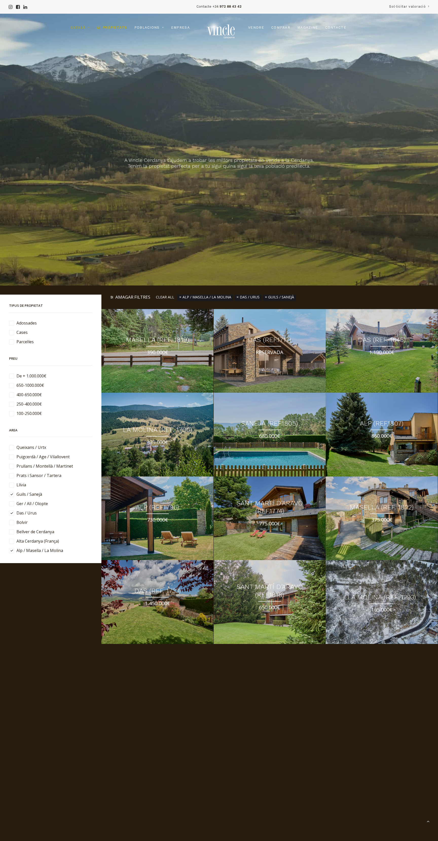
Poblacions (147, 27)
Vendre (256, 27)
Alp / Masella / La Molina (206, 432)
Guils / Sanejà (281, 432)
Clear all (165, 432)
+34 (227, 6)
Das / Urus (250, 432)
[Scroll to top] (428, 821)
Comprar (280, 27)
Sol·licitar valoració (407, 6)
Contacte (335, 27)
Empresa (180, 27)
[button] (10, 7)
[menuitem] (409, 6)
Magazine (307, 27)
